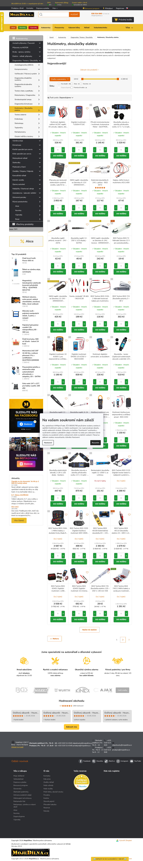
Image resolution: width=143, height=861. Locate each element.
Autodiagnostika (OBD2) (24, 65)
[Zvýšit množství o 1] (63, 149)
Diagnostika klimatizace (23, 104)
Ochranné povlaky (19, 197)
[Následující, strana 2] (123, 639)
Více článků (19, 520)
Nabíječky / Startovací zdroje (23, 189)
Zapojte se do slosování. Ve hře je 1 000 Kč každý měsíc (25, 482)
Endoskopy (19, 119)
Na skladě (66, 84)
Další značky (122, 690)
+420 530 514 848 (64, 745)
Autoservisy (22, 38)
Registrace (120, 8)
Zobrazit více (71, 727)
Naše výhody (48, 785)
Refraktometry (20, 132)
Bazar (17, 219)
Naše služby (48, 788)
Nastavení (48, 443)
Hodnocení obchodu (71, 701)
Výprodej (18, 215)
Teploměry (19, 127)
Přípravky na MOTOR (20, 47)
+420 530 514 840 (64, 743)
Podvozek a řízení (19, 167)
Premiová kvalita (80, 88)
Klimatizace (16, 145)
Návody (46, 811)
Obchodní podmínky (20, 792)
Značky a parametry (58, 79)
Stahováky (16, 162)
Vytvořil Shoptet (125, 840)
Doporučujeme (66, 88)
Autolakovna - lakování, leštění (24, 193)
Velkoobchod (18, 779)
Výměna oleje (17, 141)
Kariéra (46, 798)
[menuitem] (13, 27)
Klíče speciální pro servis (21, 154)
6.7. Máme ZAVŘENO (19, 495)
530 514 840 (100, 13)
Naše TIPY (13, 229)
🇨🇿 (127, 8)
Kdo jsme (47, 779)
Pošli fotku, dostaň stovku (53, 792)
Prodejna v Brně (17, 8)
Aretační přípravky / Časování (23, 43)
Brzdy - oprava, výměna (21, 52)
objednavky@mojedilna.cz (82, 743)
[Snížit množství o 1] (52, 149)
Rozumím (95, 443)
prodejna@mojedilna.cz (81, 745)
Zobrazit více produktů (88, 70)
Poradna (47, 795)
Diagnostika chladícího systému (23, 79)
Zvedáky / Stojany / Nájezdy (22, 171)
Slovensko (17, 788)
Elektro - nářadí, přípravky (22, 56)
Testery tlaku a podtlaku (24, 91)
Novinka (87, 84)
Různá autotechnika (19, 202)
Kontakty (29, 8)
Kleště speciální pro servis (22, 149)
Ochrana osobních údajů (22, 795)
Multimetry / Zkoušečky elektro (23, 109)
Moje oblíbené (18, 776)
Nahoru (56, 639)
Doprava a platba (42, 8)
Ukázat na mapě (17, 747)
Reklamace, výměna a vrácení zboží (24, 805)
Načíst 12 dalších (89, 630)
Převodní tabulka (50, 804)
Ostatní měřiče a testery (24, 136)
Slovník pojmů (49, 801)
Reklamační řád (19, 801)
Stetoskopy (19, 123)
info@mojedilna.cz (96, 16)
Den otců (14, 507)
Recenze (47, 808)
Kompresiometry (21, 69)
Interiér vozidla (18, 180)
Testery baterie (20, 114)
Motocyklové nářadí (19, 158)
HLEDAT (74, 14)
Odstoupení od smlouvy (22, 798)
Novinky (18, 210)
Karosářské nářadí (19, 175)
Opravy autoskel (18, 184)
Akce (17, 206)
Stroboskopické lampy (23, 99)
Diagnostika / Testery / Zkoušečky (25, 60)
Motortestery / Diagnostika (25, 95)
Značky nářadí (49, 782)
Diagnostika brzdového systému (23, 85)
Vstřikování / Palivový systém (26, 74)
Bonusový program (92, 8)
